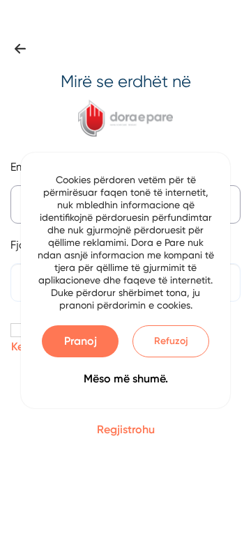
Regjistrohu (126, 429)
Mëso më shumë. (126, 378)
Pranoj (80, 341)
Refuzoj (171, 341)
